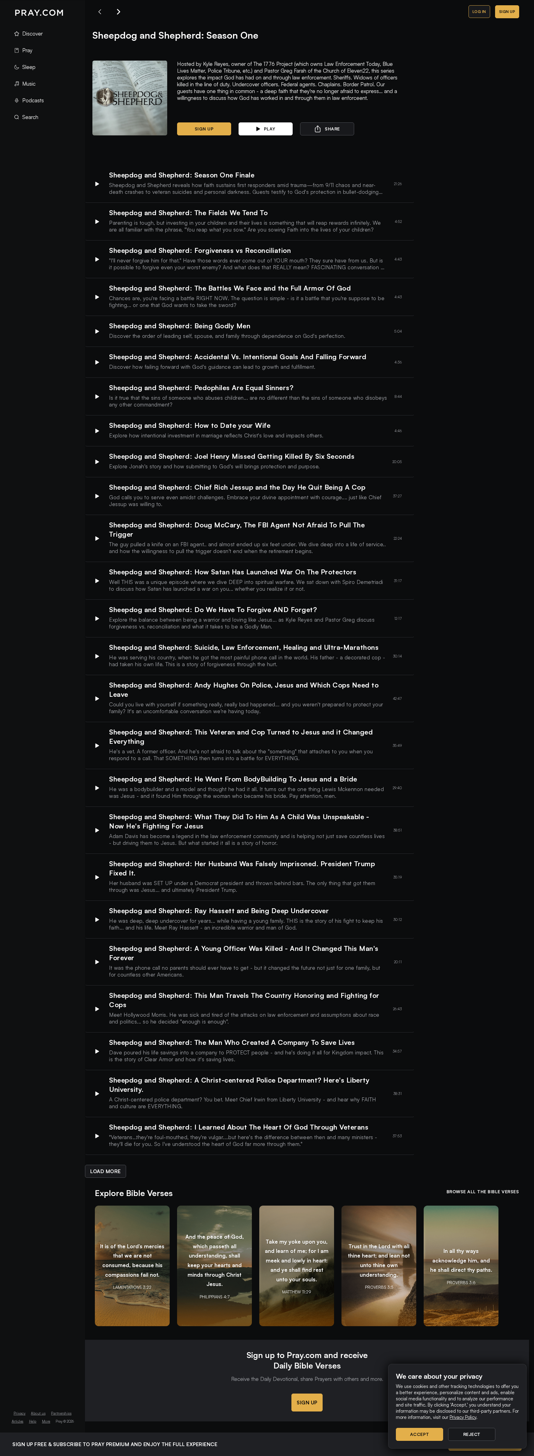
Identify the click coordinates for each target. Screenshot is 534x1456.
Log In (479, 11)
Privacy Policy (463, 1417)
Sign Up (507, 11)
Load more (105, 1171)
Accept (419, 1434)
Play (269, 128)
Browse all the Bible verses (483, 1191)
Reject (472, 1434)
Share (332, 128)
